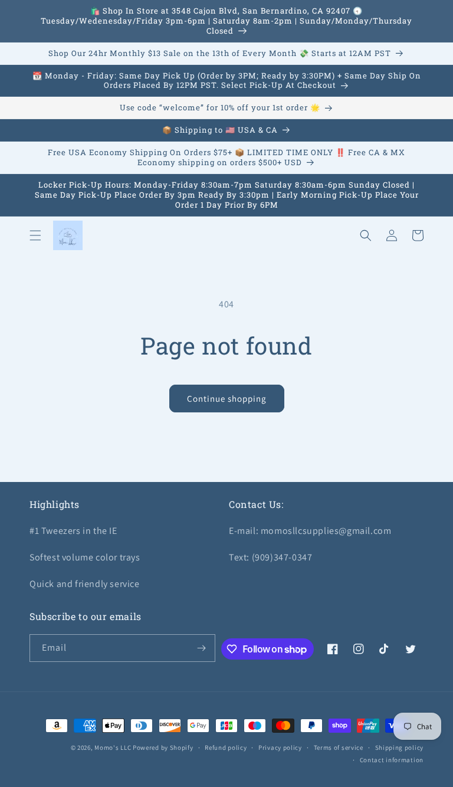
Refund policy (226, 747)
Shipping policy (399, 747)
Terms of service (338, 747)
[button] (35, 235)
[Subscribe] (202, 648)
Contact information (392, 760)
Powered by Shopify (163, 747)
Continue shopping (227, 398)
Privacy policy (280, 747)
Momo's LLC (112, 747)
